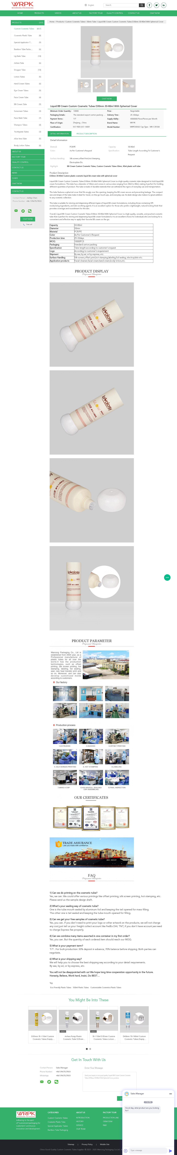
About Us (76, 13)
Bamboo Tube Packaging (27, 49)
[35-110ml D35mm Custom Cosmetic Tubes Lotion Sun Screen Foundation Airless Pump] (104, 1020)
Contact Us (133, 13)
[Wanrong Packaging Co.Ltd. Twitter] (156, 5)
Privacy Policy (87, 1144)
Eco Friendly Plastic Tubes (60, 988)
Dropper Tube (27, 70)
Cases (15, 178)
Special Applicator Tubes (27, 42)
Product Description (87, 134)
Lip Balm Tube (27, 56)
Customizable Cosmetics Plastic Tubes (105, 988)
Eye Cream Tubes (27, 91)
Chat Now (155, 13)
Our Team (80, 1129)
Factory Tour (95, 13)
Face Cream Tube (27, 97)
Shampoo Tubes (27, 125)
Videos (58, 13)
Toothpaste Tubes (27, 132)
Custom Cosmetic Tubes (27, 29)
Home (20, 13)
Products (39, 13)
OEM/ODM (107, 1121)
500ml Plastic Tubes (81, 988)
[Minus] (170, 1093)
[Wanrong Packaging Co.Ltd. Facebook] (149, 5)
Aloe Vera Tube (27, 139)
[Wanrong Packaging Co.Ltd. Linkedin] (163, 5)
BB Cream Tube (27, 104)
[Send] (170, 1151)
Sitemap (71, 1144)
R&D (105, 1125)
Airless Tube (27, 63)
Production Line (111, 1118)
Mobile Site (104, 1144)
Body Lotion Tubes (27, 146)
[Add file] (126, 1151)
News (14, 173)
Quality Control (115, 13)
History (79, 1121)
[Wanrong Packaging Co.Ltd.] (16, 210)
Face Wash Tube (27, 118)
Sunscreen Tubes (27, 111)
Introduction (83, 1118)
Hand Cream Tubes (27, 84)
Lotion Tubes (27, 77)
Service (79, 1125)
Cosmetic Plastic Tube (27, 36)
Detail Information (59, 134)
